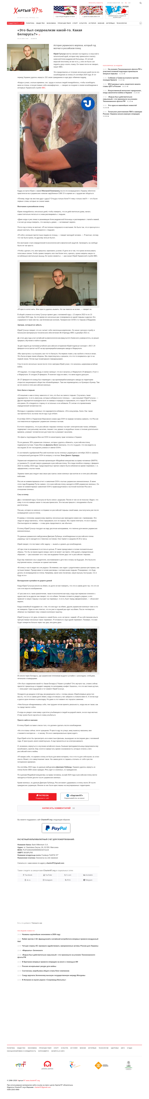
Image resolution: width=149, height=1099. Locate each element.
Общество (40, 23)
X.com (68, 875)
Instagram (48, 880)
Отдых (129, 1048)
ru (126, 3)
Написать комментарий (58, 808)
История (92, 23)
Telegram (88, 880)
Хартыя (28, 11)
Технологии (122, 23)
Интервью (110, 23)
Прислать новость (96, 3)
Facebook (28, 875)
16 (39, 35)
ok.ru (28, 880)
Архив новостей (113, 3)
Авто (123, 1048)
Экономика (51, 23)
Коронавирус (43, 1051)
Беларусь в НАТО (58, 1051)
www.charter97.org (33, 1080)
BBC (43, 88)
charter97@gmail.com (42, 1087)
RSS (69, 880)
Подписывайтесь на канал (74, 796)
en (129, 3)
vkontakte (89, 875)
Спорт (75, 23)
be (122, 3)
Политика (30, 23)
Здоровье (115, 1048)
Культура (83, 23)
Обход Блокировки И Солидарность (21, 1051)
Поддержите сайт (42, 796)
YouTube (48, 875)
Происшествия (64, 23)
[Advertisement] (53, 903)
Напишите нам (37, 923)
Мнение (101, 23)
